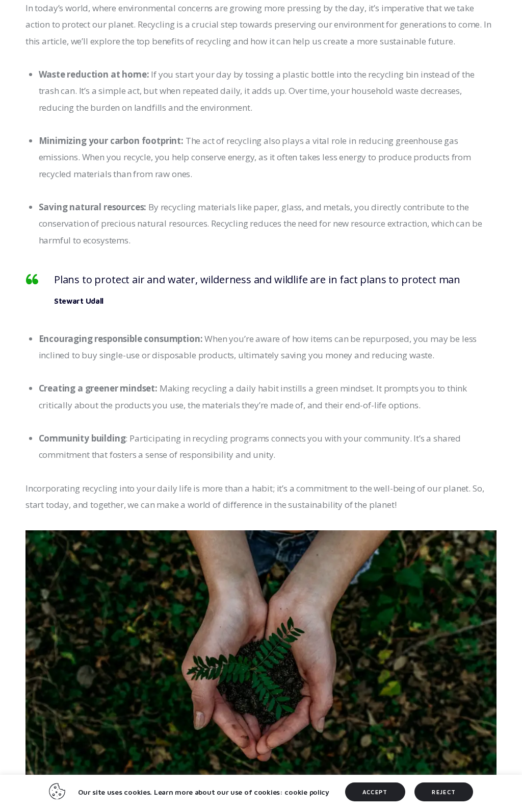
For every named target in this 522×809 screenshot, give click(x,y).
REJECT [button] (444, 792)
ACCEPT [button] (375, 792)
